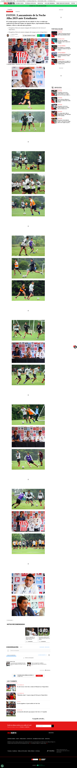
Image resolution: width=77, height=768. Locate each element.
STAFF (17, 738)
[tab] (11, 655)
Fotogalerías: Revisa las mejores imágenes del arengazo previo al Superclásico (28, 32)
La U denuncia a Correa (51, 0)
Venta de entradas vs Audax (42, 0)
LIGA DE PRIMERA (50, 3)
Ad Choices (37, 750)
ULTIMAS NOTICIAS (30, 3)
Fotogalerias (10, 9)
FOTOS (73, 3)
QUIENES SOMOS (11, 738)
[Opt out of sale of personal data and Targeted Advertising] (2, 765)
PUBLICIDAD (23, 738)
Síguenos (39, 675)
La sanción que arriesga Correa (31, 0)
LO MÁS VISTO (20, 3)
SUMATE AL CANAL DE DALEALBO (37, 5)
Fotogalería (9, 620)
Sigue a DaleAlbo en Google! (30, 35)
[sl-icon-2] (58, 733)
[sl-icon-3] (61, 733)
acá (29, 743)
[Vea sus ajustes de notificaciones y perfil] (49, 655)
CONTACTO (29, 738)
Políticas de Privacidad (22, 750)
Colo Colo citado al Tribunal (21, 0)
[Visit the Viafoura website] (47, 670)
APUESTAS (40, 3)
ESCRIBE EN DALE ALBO (38, 738)
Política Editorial (31, 750)
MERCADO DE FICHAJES (63, 3)
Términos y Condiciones (12, 750)
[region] (28, 658)
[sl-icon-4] (63, 733)
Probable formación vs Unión (10, 0)
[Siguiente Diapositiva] (49, 635)
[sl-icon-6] (68, 733)
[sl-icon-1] (55, 733)
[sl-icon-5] (66, 733)
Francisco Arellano (14, 34)
